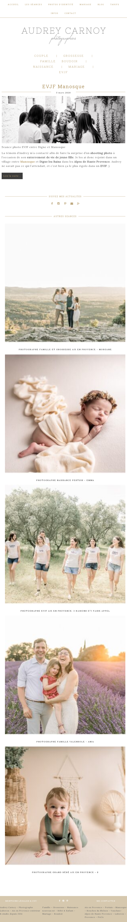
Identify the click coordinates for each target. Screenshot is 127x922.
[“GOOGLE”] (78, 203)
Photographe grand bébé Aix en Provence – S (65, 872)
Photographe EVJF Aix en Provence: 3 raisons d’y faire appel (65, 611)
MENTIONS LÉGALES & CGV (21, 901)
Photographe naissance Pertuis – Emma (65, 480)
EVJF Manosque (63, 86)
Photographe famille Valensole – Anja (65, 741)
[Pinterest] (65, 203)
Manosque (27, 161)
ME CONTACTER (106, 901)
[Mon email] (72, 203)
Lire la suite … (12, 175)
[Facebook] (52, 203)
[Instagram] (59, 203)
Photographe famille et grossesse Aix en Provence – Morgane (65, 349)
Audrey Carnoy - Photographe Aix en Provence (63, 36)
